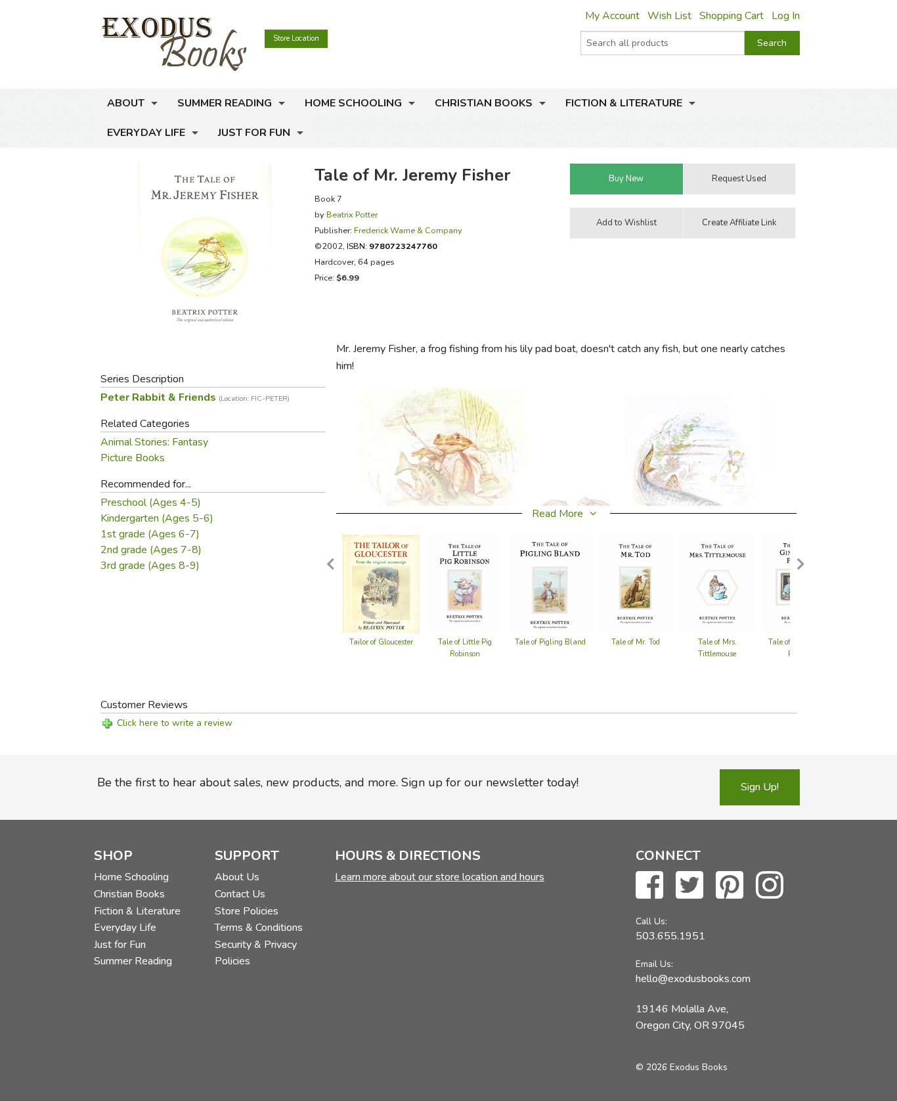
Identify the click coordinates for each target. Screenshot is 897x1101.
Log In (786, 16)
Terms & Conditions (259, 927)
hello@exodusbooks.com (693, 979)
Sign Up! (760, 787)
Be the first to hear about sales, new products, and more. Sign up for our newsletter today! (338, 782)
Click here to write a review (174, 723)
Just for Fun (254, 132)
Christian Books (484, 103)
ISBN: (392, 246)
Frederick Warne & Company (408, 230)
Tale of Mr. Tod (635, 642)
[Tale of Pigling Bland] (550, 583)
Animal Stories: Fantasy (154, 442)
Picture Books (132, 458)
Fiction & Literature (623, 103)
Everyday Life (146, 132)
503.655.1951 (670, 936)
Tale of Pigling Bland (550, 642)
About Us (237, 877)
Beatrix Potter (352, 214)
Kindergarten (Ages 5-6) (156, 518)
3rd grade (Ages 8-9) (150, 565)
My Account (612, 16)
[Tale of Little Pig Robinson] (464, 583)
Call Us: (651, 921)
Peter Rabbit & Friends (195, 397)
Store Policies (246, 911)
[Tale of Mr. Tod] (635, 583)
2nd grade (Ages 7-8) (151, 550)
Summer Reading (224, 103)
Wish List (669, 16)
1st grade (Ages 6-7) (150, 534)
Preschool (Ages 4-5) (150, 502)
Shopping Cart (731, 16)
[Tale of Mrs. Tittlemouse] (717, 583)
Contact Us (240, 894)
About (125, 103)
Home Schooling (353, 103)
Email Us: (654, 964)
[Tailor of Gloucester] (381, 583)
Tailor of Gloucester (381, 642)
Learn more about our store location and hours (439, 877)
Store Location (296, 38)
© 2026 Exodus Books (682, 1067)
